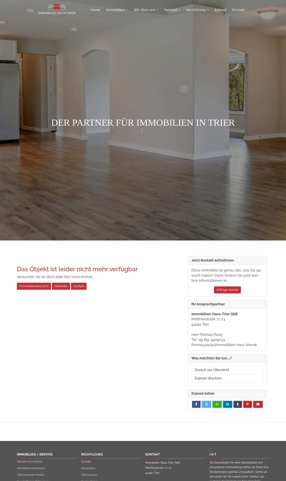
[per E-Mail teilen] (258, 404)
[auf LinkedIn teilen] (227, 404)
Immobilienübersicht (34, 286)
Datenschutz (89, 474)
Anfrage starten (227, 290)
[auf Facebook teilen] (196, 404)
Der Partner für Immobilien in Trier (143, 122)
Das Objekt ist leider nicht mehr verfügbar (77, 269)
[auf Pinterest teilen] (247, 404)
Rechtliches (92, 454)
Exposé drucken (208, 378)
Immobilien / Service (35, 454)
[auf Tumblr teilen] (237, 404)
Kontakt (238, 10)
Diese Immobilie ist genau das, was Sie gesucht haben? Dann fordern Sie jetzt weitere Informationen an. (226, 275)
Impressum (88, 468)
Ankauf (220, 10)
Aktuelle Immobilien (29, 461)
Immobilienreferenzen (31, 468)
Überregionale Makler (31, 474)
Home (95, 10)
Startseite (61, 286)
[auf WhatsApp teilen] (217, 404)
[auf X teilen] (206, 404)
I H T (213, 454)
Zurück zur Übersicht (212, 370)
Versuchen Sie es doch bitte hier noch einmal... (55, 277)
